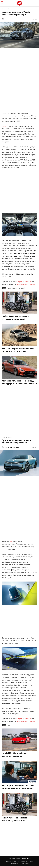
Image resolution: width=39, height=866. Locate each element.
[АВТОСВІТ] (19, 3)
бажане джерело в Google (25, 284)
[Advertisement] (19, 191)
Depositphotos (26, 858)
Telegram (19, 282)
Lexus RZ (5, 126)
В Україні (21, 288)
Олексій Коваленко (13, 19)
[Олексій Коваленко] (3, 19)
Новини (10, 9)
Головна (4, 9)
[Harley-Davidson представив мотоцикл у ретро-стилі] (19, 303)
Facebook (28, 282)
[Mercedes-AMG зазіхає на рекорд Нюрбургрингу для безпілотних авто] (19, 367)
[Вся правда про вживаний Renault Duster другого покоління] (19, 335)
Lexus (9, 288)
